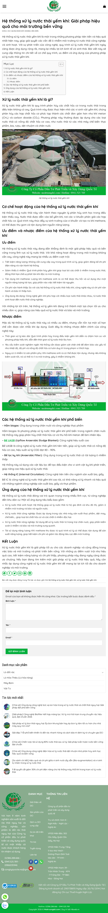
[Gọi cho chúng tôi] (41, 861)
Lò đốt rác (9, 672)
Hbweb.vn (75, 909)
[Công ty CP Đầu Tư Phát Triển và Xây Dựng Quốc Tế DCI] (54, 6)
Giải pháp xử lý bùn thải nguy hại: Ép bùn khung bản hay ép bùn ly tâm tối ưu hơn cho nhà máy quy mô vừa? (56, 724)
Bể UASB (9, 440)
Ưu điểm (13, 78)
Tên (8, 625)
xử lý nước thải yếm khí (86, 580)
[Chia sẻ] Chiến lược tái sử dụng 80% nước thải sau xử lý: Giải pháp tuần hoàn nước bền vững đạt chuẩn (57, 743)
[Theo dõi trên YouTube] (31, 868)
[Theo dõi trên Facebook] (31, 861)
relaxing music (81, 856)
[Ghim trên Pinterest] (24, 573)
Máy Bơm (9, 683)
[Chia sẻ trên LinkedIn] (30, 573)
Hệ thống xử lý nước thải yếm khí (62, 580)
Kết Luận (10, 91)
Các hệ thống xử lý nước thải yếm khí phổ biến (27, 84)
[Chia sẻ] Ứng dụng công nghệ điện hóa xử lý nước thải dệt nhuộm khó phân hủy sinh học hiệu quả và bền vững (56, 752)
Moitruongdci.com (52, 909)
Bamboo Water (82, 860)
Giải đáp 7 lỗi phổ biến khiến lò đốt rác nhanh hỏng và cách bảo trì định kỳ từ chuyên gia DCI (57, 732)
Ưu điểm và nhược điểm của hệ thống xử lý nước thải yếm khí (34, 75)
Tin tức (30, 580)
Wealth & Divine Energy (92, 863)
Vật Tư (7, 688)
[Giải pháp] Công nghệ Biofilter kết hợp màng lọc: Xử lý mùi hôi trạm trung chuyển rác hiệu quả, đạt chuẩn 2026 (57, 715)
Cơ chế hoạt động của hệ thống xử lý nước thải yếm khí (32, 72)
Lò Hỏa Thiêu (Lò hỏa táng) (18, 677)
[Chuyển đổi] (102, 672)
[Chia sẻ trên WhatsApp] (4, 573)
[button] (4, 6)
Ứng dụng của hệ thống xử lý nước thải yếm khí (28, 88)
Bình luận (11, 601)
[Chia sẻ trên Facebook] (9, 573)
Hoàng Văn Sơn (31, 31)
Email (9, 637)
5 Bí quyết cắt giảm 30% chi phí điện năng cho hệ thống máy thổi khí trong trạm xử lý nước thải (56, 770)
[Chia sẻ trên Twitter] (14, 573)
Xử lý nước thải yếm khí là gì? (19, 68)
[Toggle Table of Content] (60, 64)
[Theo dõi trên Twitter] (36, 861)
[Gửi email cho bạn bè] (19, 573)
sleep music (96, 856)
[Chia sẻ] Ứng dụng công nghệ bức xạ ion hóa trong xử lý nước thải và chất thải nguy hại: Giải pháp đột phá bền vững (58, 706)
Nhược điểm (15, 81)
